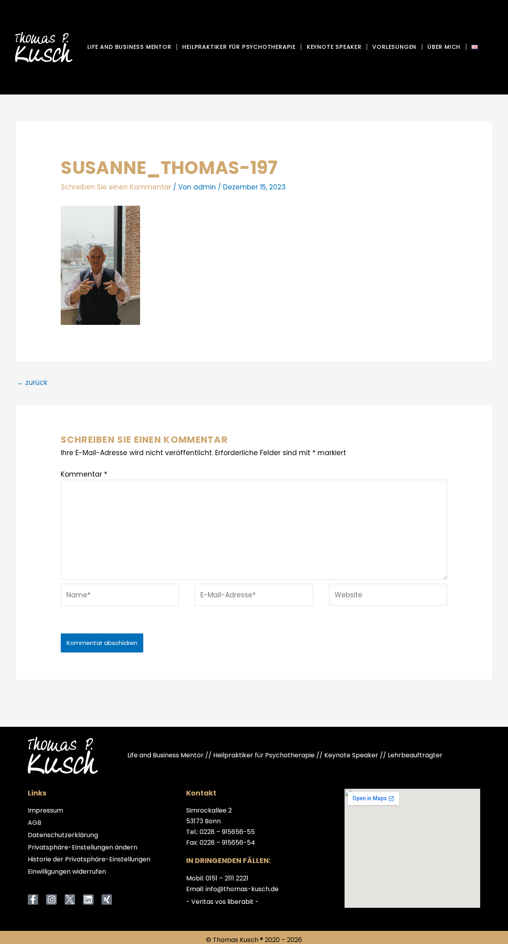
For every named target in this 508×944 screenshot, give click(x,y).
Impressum (45, 811)
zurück (32, 382)
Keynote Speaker (334, 47)
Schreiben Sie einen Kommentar (116, 187)
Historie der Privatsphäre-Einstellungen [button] (89, 859)
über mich (443, 47)
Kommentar (84, 474)
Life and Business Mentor (129, 47)
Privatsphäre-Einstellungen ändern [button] (82, 848)
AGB (34, 823)
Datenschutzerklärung (63, 835)
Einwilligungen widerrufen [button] (67, 872)
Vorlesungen (394, 47)
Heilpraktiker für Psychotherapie (239, 47)
